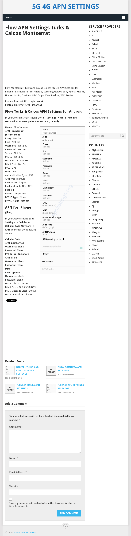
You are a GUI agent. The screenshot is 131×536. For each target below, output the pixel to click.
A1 (93, 35)
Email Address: (18, 472)
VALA (94, 122)
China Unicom (98, 66)
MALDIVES (97, 227)
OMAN (95, 245)
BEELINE (96, 53)
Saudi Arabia (98, 258)
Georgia (95, 210)
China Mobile (98, 57)
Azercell (95, 40)
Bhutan (95, 180)
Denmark (96, 193)
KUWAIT (96, 223)
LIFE (94, 74)
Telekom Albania (100, 117)
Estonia (95, 202)
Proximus (96, 109)
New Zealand (98, 240)
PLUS (94, 104)
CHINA (95, 189)
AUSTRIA (96, 163)
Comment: (15, 426)
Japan (94, 215)
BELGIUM (96, 176)
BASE (94, 48)
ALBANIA (96, 154)
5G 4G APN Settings (65, 6)
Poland (95, 249)
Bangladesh (97, 171)
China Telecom (99, 61)
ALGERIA (96, 158)
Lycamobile (97, 79)
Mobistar (96, 83)
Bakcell (95, 44)
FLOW (94, 70)
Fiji (93, 206)
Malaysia (96, 232)
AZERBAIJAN (98, 167)
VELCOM (96, 126)
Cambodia (96, 184)
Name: (13, 458)
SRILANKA (97, 262)
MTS (94, 87)
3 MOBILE (97, 31)
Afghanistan (98, 150)
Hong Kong (97, 219)
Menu (9, 17)
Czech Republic (99, 197)
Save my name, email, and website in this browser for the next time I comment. (43, 505)
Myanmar (96, 236)
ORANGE (96, 100)
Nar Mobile (97, 92)
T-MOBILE (97, 113)
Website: (14, 486)
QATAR (95, 253)
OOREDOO (97, 96)
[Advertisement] (45, 60)
